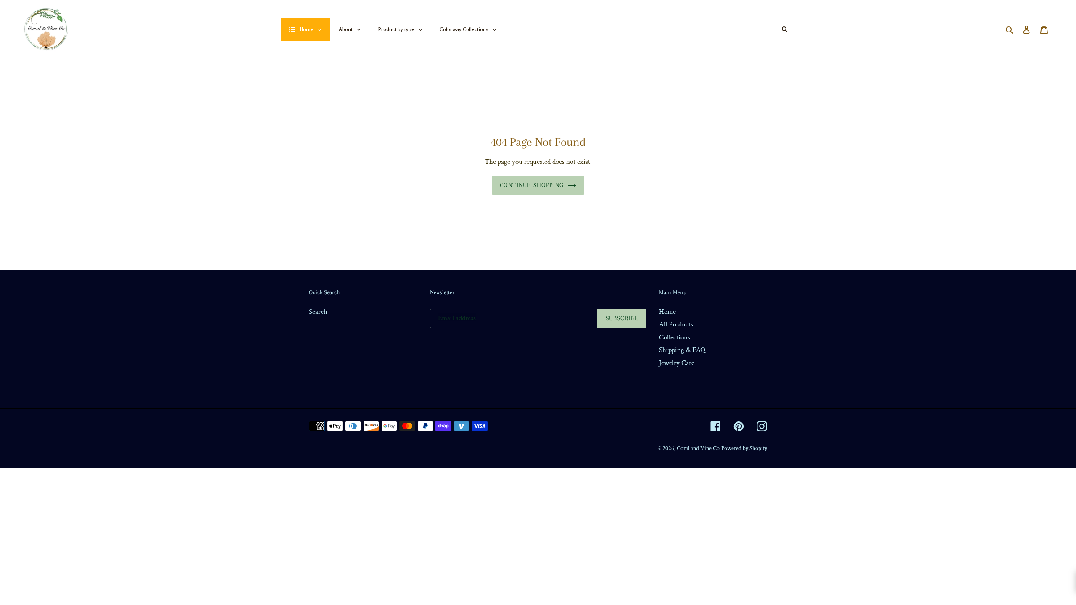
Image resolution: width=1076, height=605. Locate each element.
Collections (674, 337)
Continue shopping (532, 185)
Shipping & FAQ (682, 350)
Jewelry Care (676, 363)
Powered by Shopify (744, 448)
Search (318, 311)
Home (667, 311)
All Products (676, 324)
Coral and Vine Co (698, 448)
